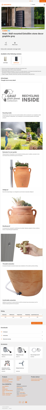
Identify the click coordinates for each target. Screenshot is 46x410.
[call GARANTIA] (23, 402)
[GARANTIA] (6, 4)
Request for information (37, 323)
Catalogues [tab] (5, 331)
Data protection (5, 408)
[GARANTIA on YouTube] (26, 402)
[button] (43, 18)
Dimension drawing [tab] (7, 339)
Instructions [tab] (5, 335)
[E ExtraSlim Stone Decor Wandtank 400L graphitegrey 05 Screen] (23, 18)
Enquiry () (43, 1)
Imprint (10, 408)
